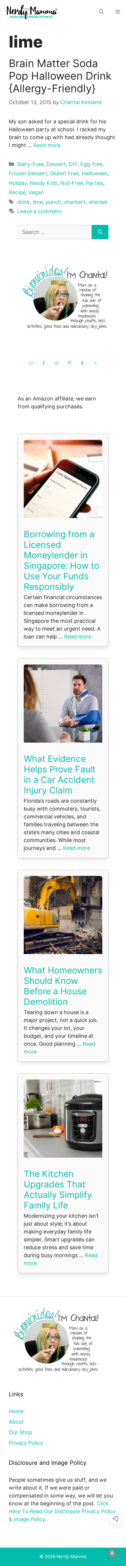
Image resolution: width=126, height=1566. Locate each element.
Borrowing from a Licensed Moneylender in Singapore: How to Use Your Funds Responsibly (61, 560)
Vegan (36, 192)
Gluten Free (64, 173)
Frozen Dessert (28, 173)
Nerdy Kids (43, 183)
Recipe (17, 192)
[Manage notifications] (112, 1553)
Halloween (95, 173)
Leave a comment (39, 211)
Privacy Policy (26, 1443)
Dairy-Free (30, 164)
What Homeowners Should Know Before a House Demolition (63, 986)
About (16, 1422)
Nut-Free (71, 183)
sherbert (75, 202)
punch (53, 202)
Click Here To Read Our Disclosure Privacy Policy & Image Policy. (62, 1511)
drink (23, 202)
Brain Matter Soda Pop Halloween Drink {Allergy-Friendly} (60, 76)
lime (38, 202)
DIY (73, 164)
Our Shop (20, 1432)
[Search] (100, 232)
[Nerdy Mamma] (32, 11)
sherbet (98, 202)
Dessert (56, 164)
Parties (94, 183)
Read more (46, 145)
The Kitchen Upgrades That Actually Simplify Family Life (58, 1189)
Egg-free (91, 164)
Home (16, 1411)
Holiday (18, 183)
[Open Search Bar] (101, 11)
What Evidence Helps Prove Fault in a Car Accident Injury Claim (60, 774)
